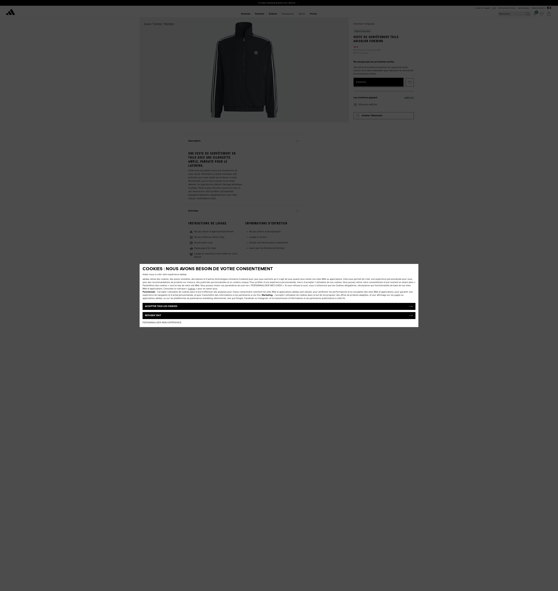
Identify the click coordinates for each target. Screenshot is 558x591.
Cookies (191, 289)
